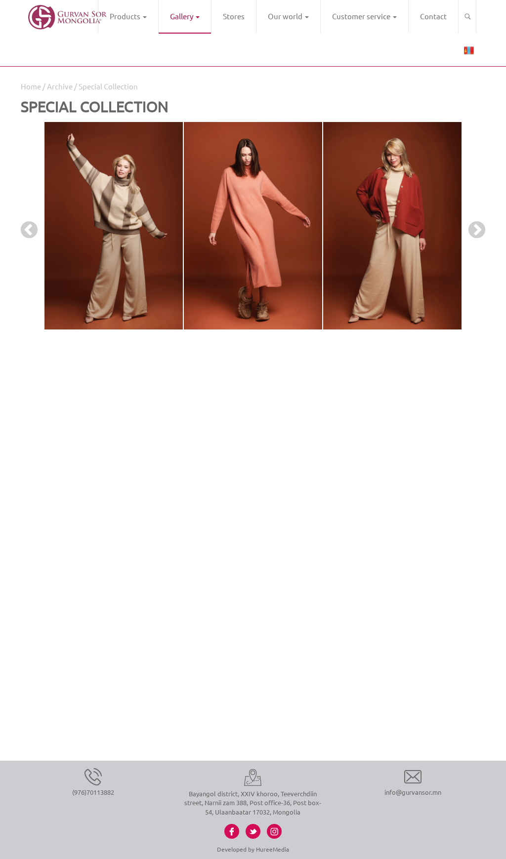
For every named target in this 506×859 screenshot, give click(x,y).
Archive (60, 86)
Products (126, 16)
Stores (234, 16)
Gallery (182, 16)
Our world (286, 16)
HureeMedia (272, 849)
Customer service (362, 16)
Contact (433, 16)
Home (31, 86)
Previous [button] (24, 226)
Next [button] (472, 226)
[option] (113, 225)
